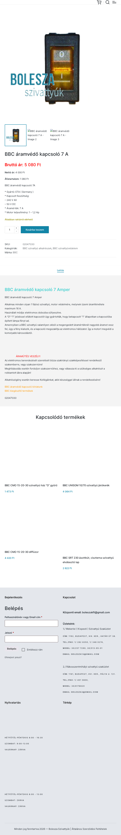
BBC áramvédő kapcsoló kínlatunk (24, 386)
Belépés (11, 648)
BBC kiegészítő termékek (19, 390)
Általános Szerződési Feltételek (89, 828)
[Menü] (114, 2)
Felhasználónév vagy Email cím (28, 617)
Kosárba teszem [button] (31, 480)
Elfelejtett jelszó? (13, 657)
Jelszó (14, 632)
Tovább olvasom (31, 547)
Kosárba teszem (35, 229)
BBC (15, 252)
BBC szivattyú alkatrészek (37, 248)
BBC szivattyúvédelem (65, 248)
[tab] (60, 270)
